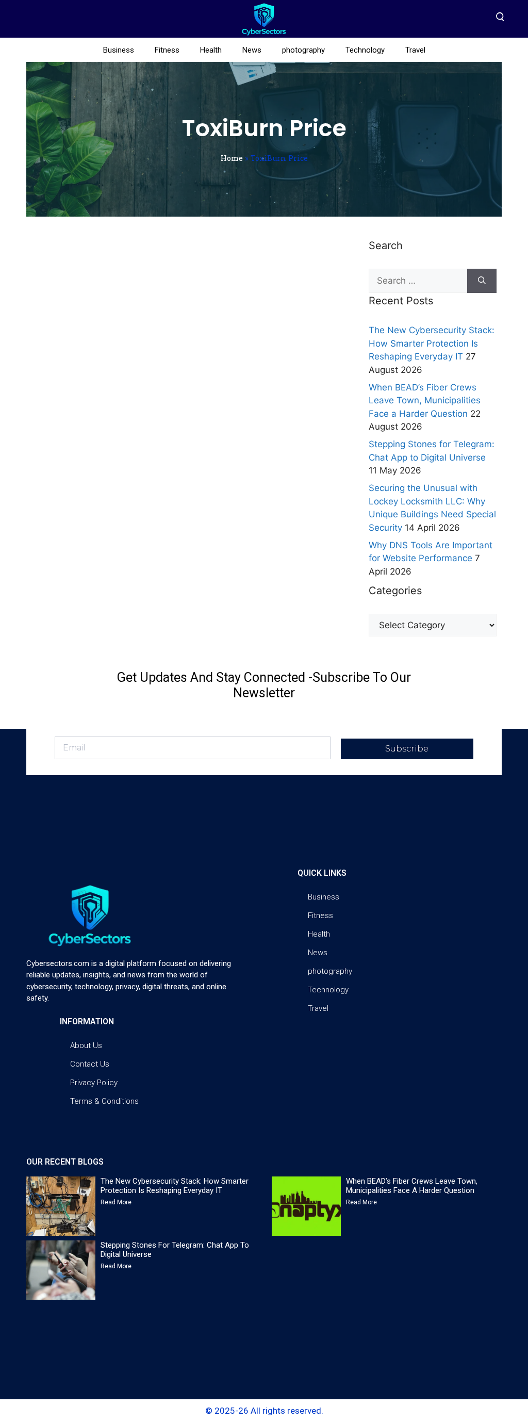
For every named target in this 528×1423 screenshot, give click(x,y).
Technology (365, 50)
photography (303, 50)
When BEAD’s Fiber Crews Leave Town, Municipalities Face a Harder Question (425, 400)
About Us (86, 1045)
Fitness (167, 50)
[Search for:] (418, 281)
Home (232, 158)
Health (211, 50)
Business (118, 50)
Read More (116, 1202)
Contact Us (89, 1064)
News (251, 50)
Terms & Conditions (104, 1101)
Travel (415, 50)
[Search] (482, 281)
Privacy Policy (94, 1082)
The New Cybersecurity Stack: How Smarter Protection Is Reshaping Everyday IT (431, 343)
